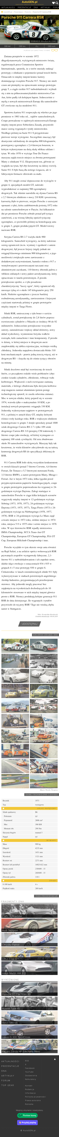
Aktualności (8, 7)
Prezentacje (24, 7)
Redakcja (29, 1089)
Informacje (30, 1093)
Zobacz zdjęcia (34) (43, 41)
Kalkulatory (30, 1079)
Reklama (29, 1104)
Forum (5, 1080)
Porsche (28, 12)
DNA (4, 1071)
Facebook (30, 1068)
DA (36, 7)
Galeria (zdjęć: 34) (45, 635)
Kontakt (28, 1086)
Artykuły (45, 7)
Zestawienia (31, 1076)
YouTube (29, 1072)
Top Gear (7, 1085)
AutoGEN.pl (7, 12)
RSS (27, 1061)
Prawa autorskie (33, 1100)
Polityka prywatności (35, 1097)
